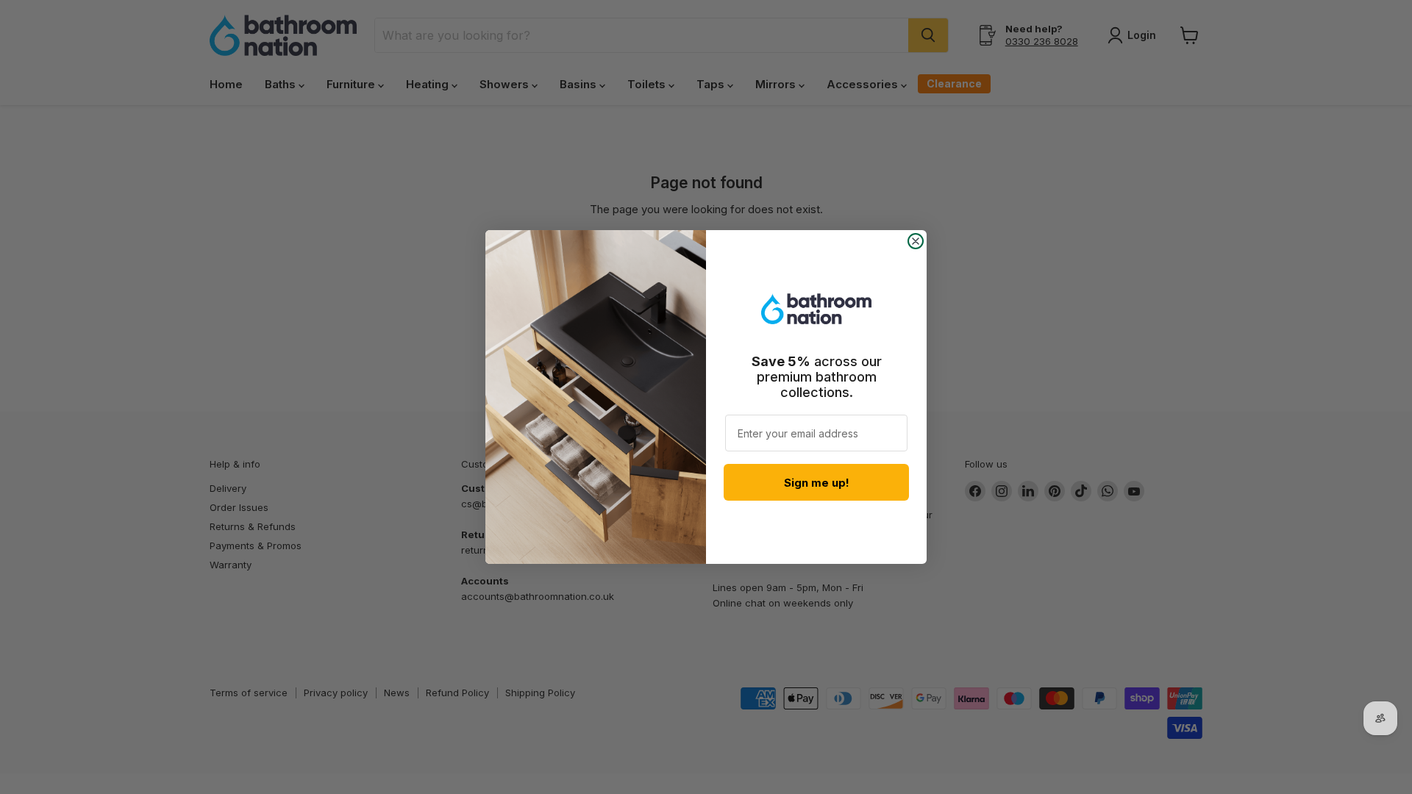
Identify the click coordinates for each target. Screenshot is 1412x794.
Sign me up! (816, 483)
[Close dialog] (915, 241)
